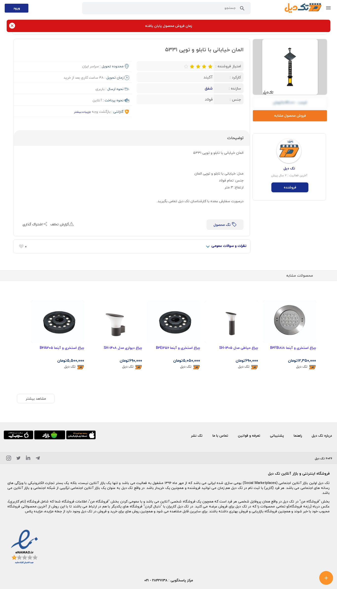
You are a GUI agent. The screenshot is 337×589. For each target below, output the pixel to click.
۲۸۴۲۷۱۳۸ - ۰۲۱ (156, 580)
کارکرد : (235, 77)
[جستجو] (242, 9)
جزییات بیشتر (82, 111)
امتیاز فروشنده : (228, 66)
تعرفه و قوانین (249, 435)
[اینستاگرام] (9, 459)
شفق (209, 88)
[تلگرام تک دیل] (38, 459)
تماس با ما (220, 435)
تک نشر (197, 435)
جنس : (235, 99)
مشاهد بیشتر (36, 398)
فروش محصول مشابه (290, 115)
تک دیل (301, 367)
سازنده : (235, 88)
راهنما (298, 435)
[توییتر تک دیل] (18, 459)
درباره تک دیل (322, 435)
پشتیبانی (277, 435)
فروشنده (290, 187)
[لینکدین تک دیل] (28, 459)
